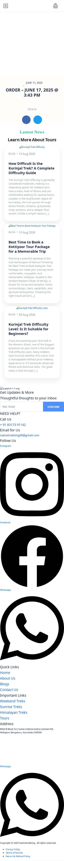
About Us (7, 678)
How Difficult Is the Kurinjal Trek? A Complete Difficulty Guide (31, 168)
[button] (55, 6)
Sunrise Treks (11, 706)
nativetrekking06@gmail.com (19, 435)
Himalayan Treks (13, 712)
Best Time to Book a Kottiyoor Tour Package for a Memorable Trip (29, 247)
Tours (4, 718)
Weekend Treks (12, 701)
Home (5, 672)
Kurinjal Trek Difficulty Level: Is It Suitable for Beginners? (28, 329)
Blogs (4, 684)
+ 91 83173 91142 (13, 425)
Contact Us (9, 689)
